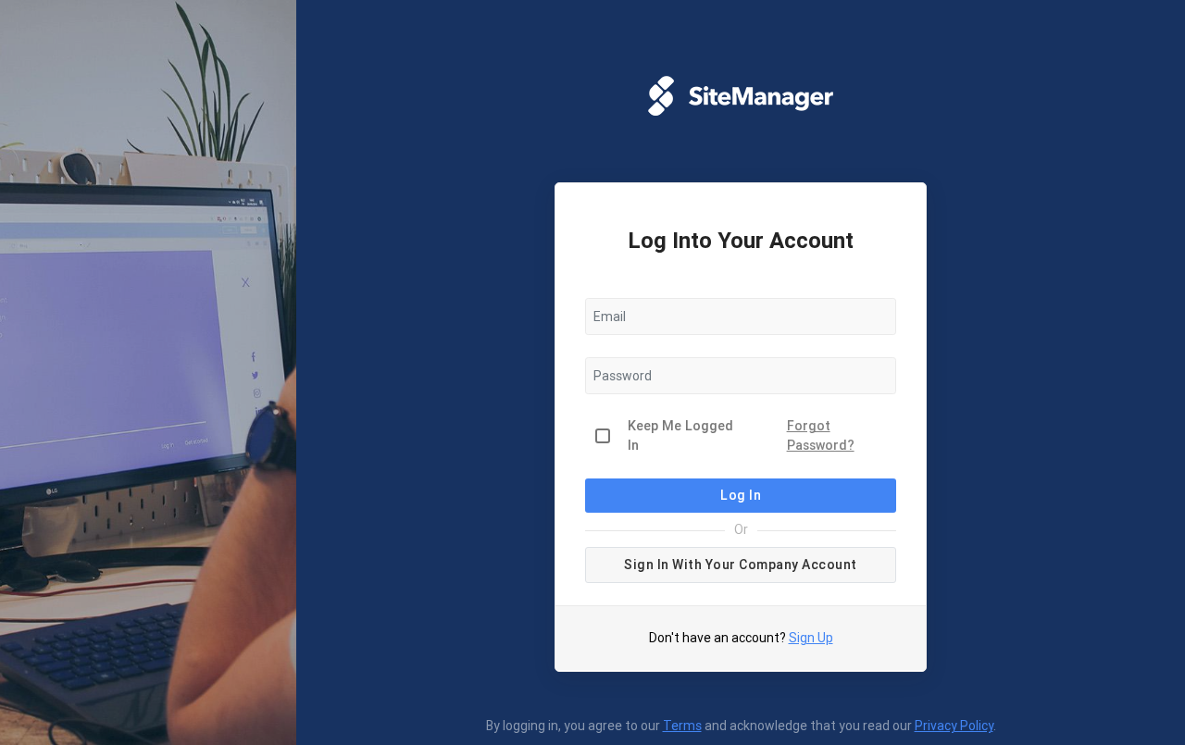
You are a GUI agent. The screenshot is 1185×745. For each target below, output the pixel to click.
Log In (740, 495)
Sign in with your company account (740, 564)
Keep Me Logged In (680, 435)
